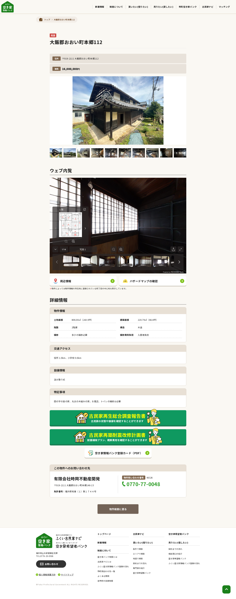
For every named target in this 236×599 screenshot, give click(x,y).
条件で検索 (138, 549)
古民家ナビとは (104, 561)
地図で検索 (138, 558)
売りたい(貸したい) (163, 6)
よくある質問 (103, 576)
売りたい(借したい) (178, 542)
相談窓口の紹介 (175, 553)
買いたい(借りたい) (138, 6)
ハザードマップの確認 (144, 281)
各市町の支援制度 (105, 580)
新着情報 (99, 6)
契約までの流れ (140, 563)
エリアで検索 (139, 553)
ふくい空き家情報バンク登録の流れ (113, 566)
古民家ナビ (207, 6)
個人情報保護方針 (47, 574)
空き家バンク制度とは (107, 557)
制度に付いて (104, 550)
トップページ (104, 534)
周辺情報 (65, 281)
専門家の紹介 (139, 568)
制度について (116, 6)
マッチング (224, 6)
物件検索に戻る (118, 509)
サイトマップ (67, 574)
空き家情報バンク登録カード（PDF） (118, 453)
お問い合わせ (51, 564)
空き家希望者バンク (179, 534)
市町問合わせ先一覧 (106, 571)
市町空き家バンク (188, 6)
